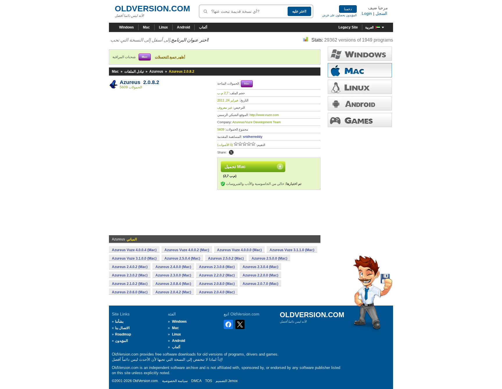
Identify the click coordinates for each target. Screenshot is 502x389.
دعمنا (348, 9)
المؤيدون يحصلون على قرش (339, 15)
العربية (369, 27)
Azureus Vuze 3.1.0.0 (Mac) (134, 258)
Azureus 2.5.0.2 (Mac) (226, 258)
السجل (381, 13)
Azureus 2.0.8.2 (139, 82)
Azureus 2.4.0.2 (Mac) (130, 267)
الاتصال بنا (122, 328)
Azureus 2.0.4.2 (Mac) (173, 292)
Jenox (233, 381)
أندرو (360, 103)
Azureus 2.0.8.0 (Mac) (217, 284)
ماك (360, 70)
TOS (208, 381)
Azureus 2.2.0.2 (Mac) (217, 275)
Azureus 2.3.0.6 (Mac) (217, 267)
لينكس (360, 87)
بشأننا (119, 322)
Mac (146, 27)
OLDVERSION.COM (152, 8)
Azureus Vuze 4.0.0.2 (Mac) (186, 250)
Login (367, 13)
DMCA (196, 381)
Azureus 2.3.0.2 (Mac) (130, 275)
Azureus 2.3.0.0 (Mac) (173, 275)
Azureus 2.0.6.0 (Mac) (130, 292)
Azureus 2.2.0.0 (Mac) (260, 275)
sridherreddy (252, 136)
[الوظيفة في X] (231, 152)
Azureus (156, 71)
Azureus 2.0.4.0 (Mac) (217, 292)
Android (183, 27)
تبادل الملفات (134, 71)
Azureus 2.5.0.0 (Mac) (269, 258)
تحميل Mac (235, 166)
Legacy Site (348, 27)
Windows (126, 27)
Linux (163, 27)
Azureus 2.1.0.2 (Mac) (130, 284)
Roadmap (123, 334)
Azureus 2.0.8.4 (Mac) (173, 284)
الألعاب (360, 120)
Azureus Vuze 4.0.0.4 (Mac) (134, 250)
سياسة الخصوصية (175, 381)
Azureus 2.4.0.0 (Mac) (173, 267)
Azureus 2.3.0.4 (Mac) (260, 267)
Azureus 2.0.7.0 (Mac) (260, 284)
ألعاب (203, 27)
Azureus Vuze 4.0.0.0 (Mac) (239, 250)
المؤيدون (121, 341)
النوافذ (360, 54)
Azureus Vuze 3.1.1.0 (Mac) (292, 250)
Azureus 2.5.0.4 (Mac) (182, 258)
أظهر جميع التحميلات (170, 57)
